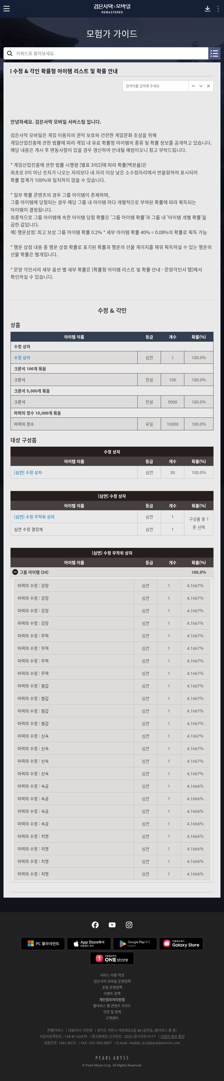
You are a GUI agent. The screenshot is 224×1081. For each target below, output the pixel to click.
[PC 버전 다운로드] (207, 9)
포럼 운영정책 (112, 987)
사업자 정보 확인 (172, 1036)
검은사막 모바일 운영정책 (112, 981)
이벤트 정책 (112, 993)
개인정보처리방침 (112, 999)
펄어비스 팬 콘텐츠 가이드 (112, 1005)
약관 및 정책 (112, 1012)
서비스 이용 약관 (112, 975)
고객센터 (112, 1018)
